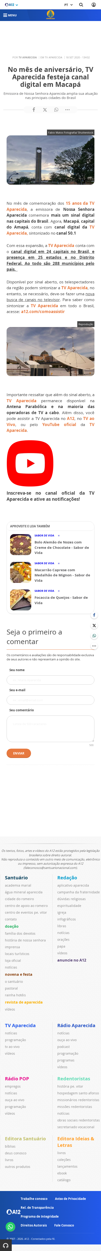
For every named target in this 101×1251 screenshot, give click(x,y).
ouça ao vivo (67, 1040)
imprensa (12, 947)
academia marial (18, 885)
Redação (67, 877)
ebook (62, 1173)
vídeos (10, 1009)
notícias (11, 967)
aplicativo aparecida (73, 885)
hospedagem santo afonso (78, 1093)
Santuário (16, 877)
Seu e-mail (17, 690)
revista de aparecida (24, 1002)
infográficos (66, 919)
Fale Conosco (64, 1225)
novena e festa (18, 974)
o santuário (14, 981)
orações (63, 939)
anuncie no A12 (71, 960)
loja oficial (13, 960)
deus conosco (15, 1153)
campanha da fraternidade (78, 892)
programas (65, 1060)
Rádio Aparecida (76, 1025)
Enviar (18, 753)
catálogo (63, 1180)
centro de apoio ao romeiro (26, 905)
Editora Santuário (25, 1138)
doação (12, 926)
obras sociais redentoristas (78, 1120)
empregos (13, 1086)
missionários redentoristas (78, 1100)
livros (9, 1160)
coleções (64, 1159)
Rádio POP (17, 1078)
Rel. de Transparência (37, 1207)
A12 (70, 418)
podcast (63, 1046)
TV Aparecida (61, 245)
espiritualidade (69, 905)
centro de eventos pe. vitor (26, 912)
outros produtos (17, 1166)
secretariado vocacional (75, 1127)
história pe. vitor (70, 1086)
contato (11, 919)
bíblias (10, 1146)
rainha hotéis (15, 995)
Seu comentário (21, 710)
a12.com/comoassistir (43, 311)
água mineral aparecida (24, 892)
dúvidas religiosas (71, 899)
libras (61, 926)
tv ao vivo (12, 1046)
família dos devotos (20, 933)
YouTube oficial (59, 424)
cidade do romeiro (19, 899)
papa (61, 946)
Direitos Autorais (34, 1225)
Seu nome (17, 670)
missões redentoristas (74, 1106)
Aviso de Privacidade (70, 1199)
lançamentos (67, 1166)
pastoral (11, 988)
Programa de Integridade (40, 1216)
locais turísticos (17, 953)
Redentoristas (73, 1078)
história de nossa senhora (25, 940)
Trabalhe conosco (34, 1199)
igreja (61, 912)
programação (15, 1040)
